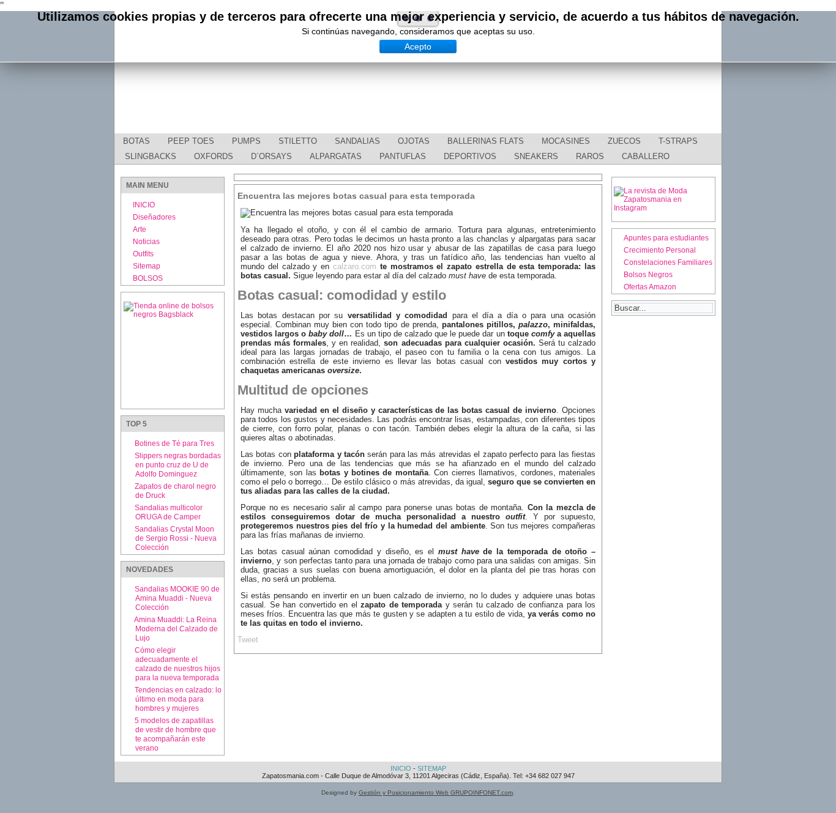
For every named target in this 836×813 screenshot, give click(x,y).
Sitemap (146, 266)
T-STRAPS (678, 141)
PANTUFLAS (402, 156)
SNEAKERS (536, 156)
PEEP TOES (191, 141)
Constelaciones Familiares (668, 262)
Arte (139, 229)
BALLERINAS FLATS (485, 141)
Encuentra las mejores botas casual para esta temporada (356, 196)
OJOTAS (414, 141)
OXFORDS (213, 156)
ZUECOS (624, 141)
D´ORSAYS (271, 156)
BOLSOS (148, 278)
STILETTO (297, 141)
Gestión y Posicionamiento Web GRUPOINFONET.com (436, 792)
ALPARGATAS (336, 156)
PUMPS (246, 141)
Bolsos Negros (648, 274)
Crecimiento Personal (660, 250)
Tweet (247, 639)
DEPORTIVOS (470, 156)
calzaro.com (354, 266)
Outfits (143, 254)
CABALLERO (646, 156)
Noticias (146, 241)
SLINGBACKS (150, 156)
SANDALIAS (357, 141)
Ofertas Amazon (650, 287)
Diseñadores (154, 217)
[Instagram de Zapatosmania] (663, 208)
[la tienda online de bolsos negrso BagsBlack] (172, 350)
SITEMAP (431, 768)
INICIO (144, 205)
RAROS (590, 156)
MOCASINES (566, 141)
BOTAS (136, 141)
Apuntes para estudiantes (666, 238)
